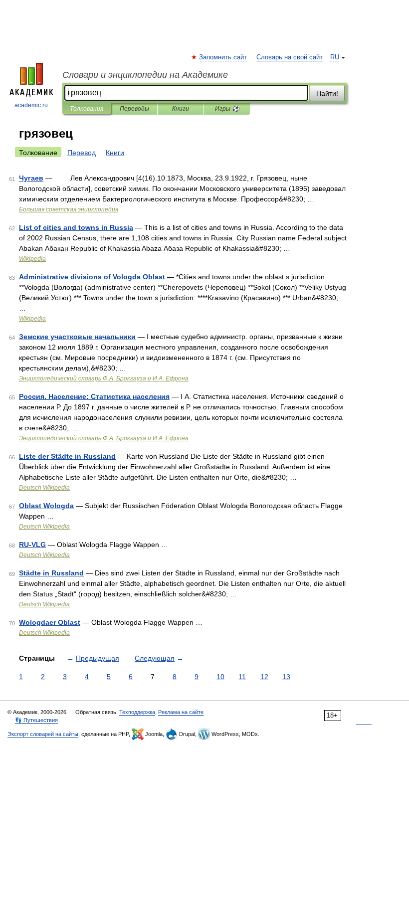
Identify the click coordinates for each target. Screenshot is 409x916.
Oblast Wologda (46, 506)
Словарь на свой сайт (289, 57)
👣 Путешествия (36, 720)
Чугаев (31, 178)
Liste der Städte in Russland (67, 456)
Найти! (327, 93)
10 (220, 677)
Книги (180, 108)
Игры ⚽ (227, 108)
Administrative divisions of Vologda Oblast (92, 277)
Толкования (86, 108)
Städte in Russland (51, 573)
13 (286, 677)
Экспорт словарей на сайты (42, 734)
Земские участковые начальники (77, 337)
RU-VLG (32, 545)
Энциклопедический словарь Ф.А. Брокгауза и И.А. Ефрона (104, 378)
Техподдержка (137, 712)
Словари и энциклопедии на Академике (145, 75)
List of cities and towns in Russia (76, 227)
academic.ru (31, 105)
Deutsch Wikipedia (44, 487)
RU (334, 57)
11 (242, 677)
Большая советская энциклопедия (68, 209)
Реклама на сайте (181, 712)
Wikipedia (32, 258)
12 (264, 677)
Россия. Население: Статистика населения (94, 396)
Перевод (81, 153)
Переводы (134, 108)
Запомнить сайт (223, 57)
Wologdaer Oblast (49, 622)
